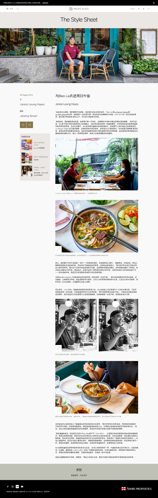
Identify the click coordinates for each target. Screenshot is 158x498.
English (132, 9)
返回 (155, 477)
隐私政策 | (16, 491)
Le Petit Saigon (61, 114)
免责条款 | (9, 491)
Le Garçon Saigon (121, 112)
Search (18, 9)
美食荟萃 (74, 475)
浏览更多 (45, 3)
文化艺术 (83, 475)
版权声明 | (22, 491)
